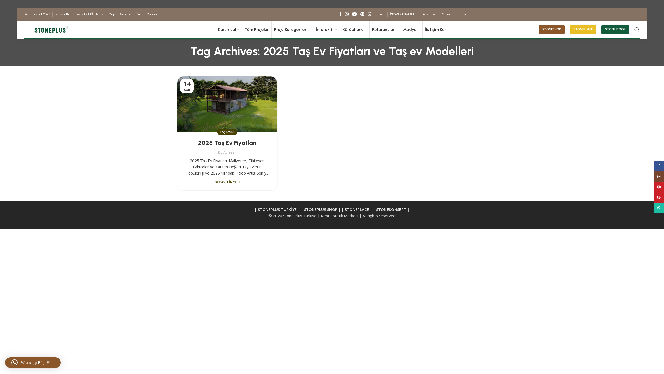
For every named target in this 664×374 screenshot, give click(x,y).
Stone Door (615, 29)
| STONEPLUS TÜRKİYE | (278, 209)
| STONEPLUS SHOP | (321, 209)
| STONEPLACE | (357, 209)
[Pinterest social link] (362, 14)
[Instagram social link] (346, 14)
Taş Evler (227, 132)
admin (228, 152)
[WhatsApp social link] (369, 14)
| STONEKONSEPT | (391, 209)
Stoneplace (583, 29)
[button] (33, 362)
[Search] (637, 29)
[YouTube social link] (354, 14)
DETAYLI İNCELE (227, 182)
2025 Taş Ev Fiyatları (227, 142)
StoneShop (551, 29)
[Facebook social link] (340, 14)
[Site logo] (51, 29)
